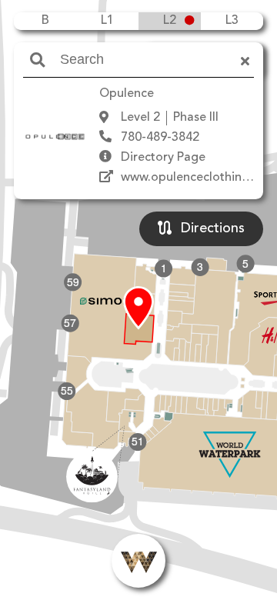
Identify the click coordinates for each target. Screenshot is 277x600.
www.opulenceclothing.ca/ (195, 178)
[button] (138, 308)
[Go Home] (138, 561)
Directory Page (163, 158)
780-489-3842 (160, 138)
